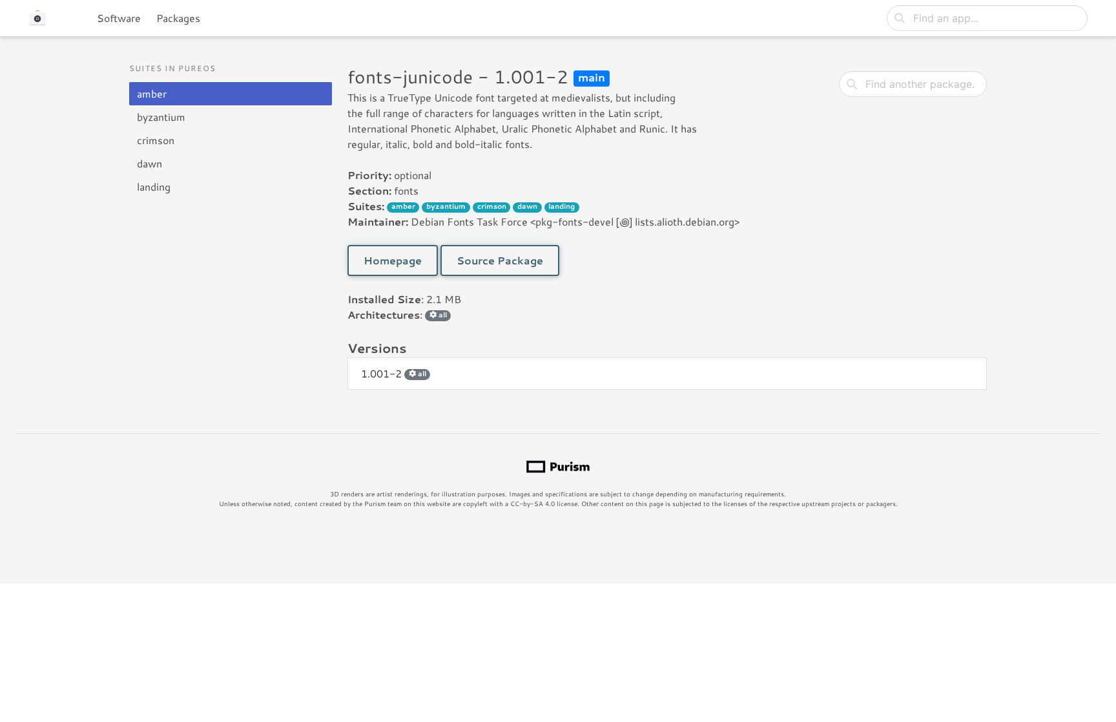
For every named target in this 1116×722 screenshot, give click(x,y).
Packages (178, 17)
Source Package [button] (500, 260)
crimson (155, 140)
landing (153, 186)
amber (152, 93)
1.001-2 (393, 373)
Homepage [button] (393, 260)
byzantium (161, 116)
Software (119, 17)
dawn (149, 163)
